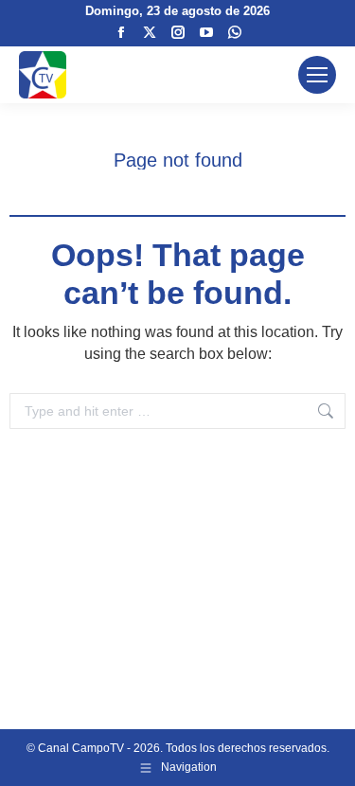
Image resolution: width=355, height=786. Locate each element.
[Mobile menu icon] (317, 75)
